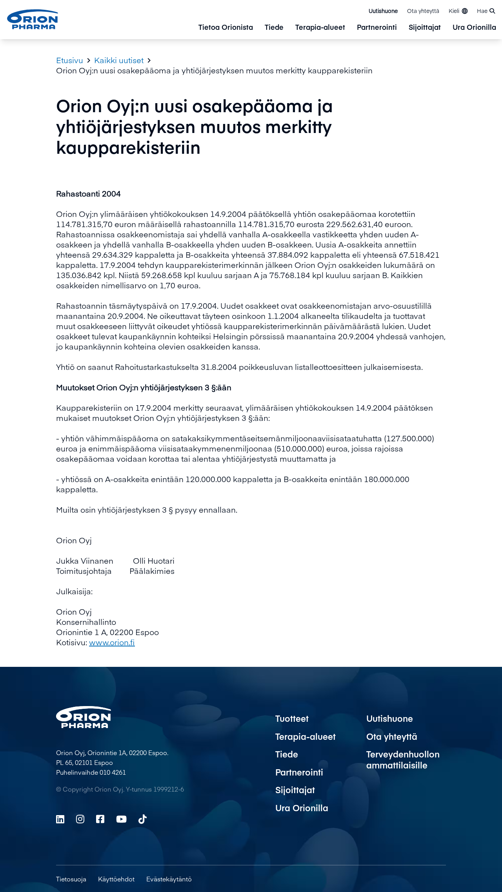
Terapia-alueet (320, 28)
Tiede (274, 28)
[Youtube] (121, 819)
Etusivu (69, 60)
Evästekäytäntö (169, 878)
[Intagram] (80, 819)
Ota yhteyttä (423, 11)
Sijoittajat (425, 28)
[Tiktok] (142, 819)
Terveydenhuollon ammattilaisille (403, 759)
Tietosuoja (71, 878)
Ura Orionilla (474, 28)
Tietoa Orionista (225, 28)
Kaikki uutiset (119, 60)
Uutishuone (383, 11)
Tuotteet (292, 718)
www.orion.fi (112, 642)
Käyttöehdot (116, 878)
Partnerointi (377, 28)
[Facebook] (100, 819)
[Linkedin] (60, 819)
